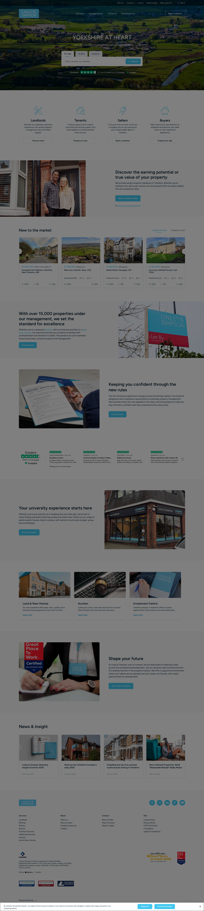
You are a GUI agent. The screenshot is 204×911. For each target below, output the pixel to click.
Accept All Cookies (164, 906)
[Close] (200, 906)
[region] (102, 906)
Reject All (145, 906)
